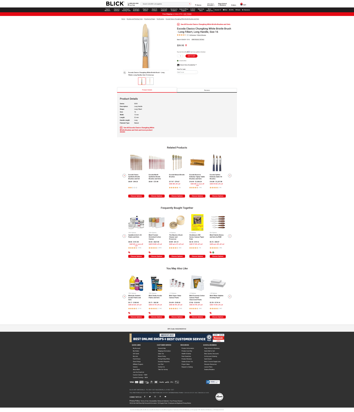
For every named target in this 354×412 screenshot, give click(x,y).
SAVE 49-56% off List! (216, 184)
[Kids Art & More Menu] (201, 12)
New (226, 10)
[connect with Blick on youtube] (165, 398)
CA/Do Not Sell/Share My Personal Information (143, 403)
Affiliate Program (138, 364)
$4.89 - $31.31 (174, 242)
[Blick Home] (115, 3)
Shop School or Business (212, 348)
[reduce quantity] (178, 56)
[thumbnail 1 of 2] (141, 81)
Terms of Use (145, 401)
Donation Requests (164, 361)
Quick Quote (208, 359)
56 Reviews (192, 35)
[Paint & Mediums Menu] (108, 12)
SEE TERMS (187, 14)
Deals (238, 10)
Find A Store (136, 359)
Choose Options (136, 196)
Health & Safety (186, 353)
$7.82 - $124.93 (194, 302)
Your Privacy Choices (176, 401)
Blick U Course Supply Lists (212, 361)
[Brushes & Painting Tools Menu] (126, 12)
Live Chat (160, 364)
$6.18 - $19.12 (194, 242)
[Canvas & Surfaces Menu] (116, 12)
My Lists (135, 356)
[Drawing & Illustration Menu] (136, 12)
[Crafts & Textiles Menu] (193, 12)
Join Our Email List (138, 372)
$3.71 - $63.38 (153, 302)
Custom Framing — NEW (140, 377)
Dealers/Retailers (209, 369)
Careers (135, 367)
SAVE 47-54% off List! (196, 244)
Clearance (247, 10)
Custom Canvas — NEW (140, 375)
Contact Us (161, 367)
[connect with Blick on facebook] (145, 398)
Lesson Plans (208, 367)
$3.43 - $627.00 (154, 242)
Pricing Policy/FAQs (164, 359)
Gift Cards (136, 353)
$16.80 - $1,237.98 (216, 181)
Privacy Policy (135, 401)
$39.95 (180, 45)
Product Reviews (187, 359)
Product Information (188, 348)
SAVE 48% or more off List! (197, 184)
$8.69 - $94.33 (133, 181)
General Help (162, 348)
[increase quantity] (182, 56)
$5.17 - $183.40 (133, 302)
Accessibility (153, 401)
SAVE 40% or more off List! (136, 245)
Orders (233, 5)
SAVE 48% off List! (174, 184)
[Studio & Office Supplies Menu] (183, 12)
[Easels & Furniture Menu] (154, 12)
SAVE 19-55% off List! (216, 305)
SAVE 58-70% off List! (175, 305)
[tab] (147, 90)
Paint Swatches (186, 356)
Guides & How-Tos (187, 361)
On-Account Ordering (210, 356)
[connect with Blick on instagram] (155, 398)
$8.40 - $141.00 (133, 242)
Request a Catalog (187, 367)
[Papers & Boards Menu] (146, 12)
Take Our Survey (163, 369)
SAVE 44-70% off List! (196, 305)
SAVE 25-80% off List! (155, 244)
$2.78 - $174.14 (215, 302)
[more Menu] (209, 12)
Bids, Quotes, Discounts (211, 353)
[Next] (230, 175)
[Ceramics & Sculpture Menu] (174, 12)
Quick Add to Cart (209, 351)
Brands (217, 10)
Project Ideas (186, 364)
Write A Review (201, 35)
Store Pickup (137, 361)
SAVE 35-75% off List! (155, 305)
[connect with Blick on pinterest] (160, 398)
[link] (131, 5)
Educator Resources (210, 364)
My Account (136, 348)
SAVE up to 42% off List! (217, 244)
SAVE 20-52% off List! (135, 305)
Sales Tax (161, 353)
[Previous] (124, 175)
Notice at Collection (163, 401)
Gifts (232, 10)
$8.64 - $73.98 (153, 181)
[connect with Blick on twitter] (150, 398)
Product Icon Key (187, 351)
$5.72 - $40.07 (214, 242)
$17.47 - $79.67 (174, 181)
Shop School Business (222, 4)
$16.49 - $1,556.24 (195, 181)
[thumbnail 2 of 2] (150, 81)
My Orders (136, 351)
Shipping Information (164, 351)
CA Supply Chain (162, 403)
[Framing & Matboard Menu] (164, 12)
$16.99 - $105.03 (174, 302)
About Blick (136, 369)
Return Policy (162, 356)
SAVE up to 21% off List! (176, 244)
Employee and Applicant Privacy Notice (179, 403)
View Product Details (198, 39)
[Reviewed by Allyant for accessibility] (219, 397)
